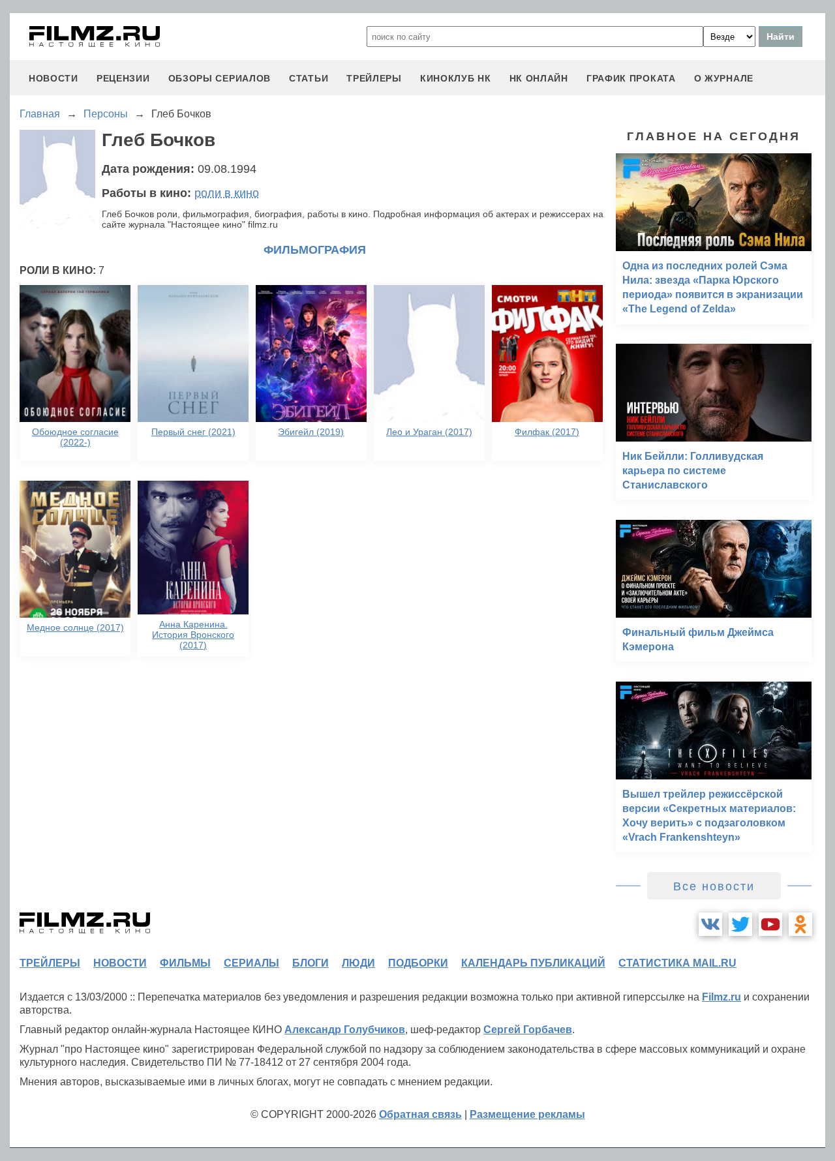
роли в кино (226, 193)
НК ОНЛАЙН (538, 78)
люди (358, 963)
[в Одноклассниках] (800, 924)
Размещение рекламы (527, 1114)
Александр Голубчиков (344, 1029)
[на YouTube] (770, 924)
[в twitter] (740, 924)
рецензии (123, 78)
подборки (418, 963)
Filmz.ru (721, 997)
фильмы (185, 963)
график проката (631, 78)
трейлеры (374, 78)
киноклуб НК (455, 78)
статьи (308, 78)
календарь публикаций (533, 963)
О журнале (723, 78)
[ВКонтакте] (710, 924)
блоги (310, 963)
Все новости (714, 886)
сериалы (251, 963)
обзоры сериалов (219, 78)
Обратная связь (420, 1114)
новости (53, 78)
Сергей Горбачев (527, 1029)
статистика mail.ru (677, 963)
